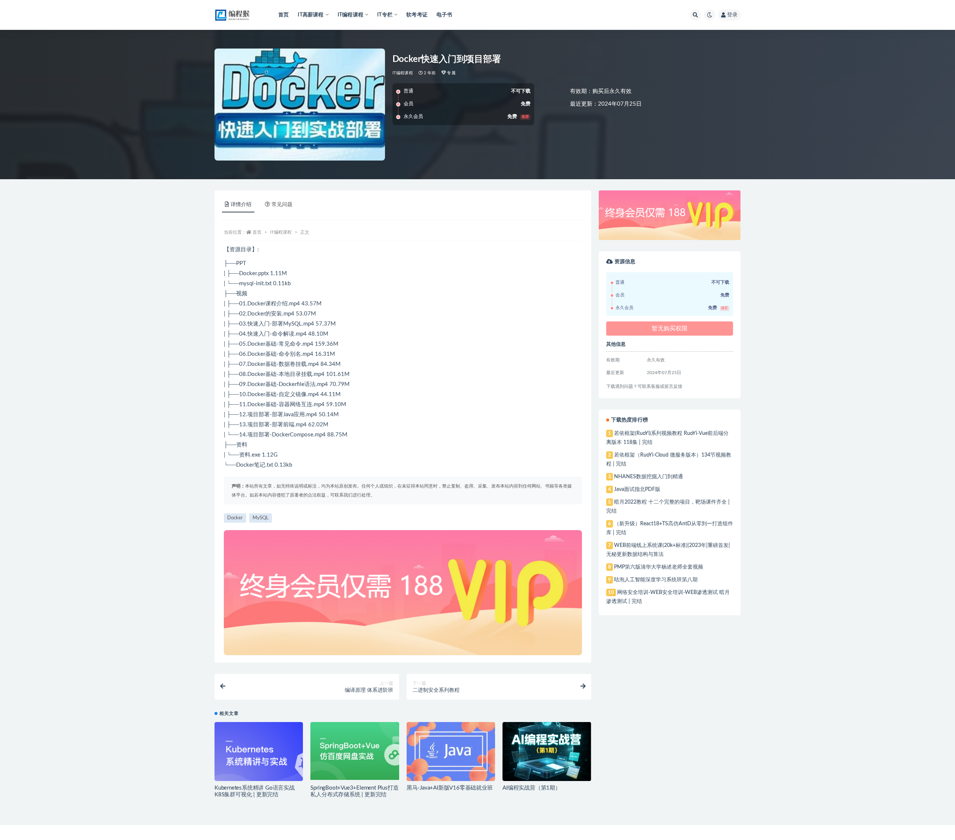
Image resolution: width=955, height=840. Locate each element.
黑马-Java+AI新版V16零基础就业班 (450, 788)
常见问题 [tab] (282, 204)
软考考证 (417, 15)
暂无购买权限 (670, 329)
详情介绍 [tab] (241, 204)
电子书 (444, 15)
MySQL (261, 518)
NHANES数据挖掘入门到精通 (648, 476)
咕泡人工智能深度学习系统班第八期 (656, 579)
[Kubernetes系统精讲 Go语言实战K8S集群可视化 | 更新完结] (259, 754)
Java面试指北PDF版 (637, 489)
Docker (235, 518)
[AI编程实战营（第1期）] (546, 751)
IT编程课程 (402, 73)
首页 (283, 15)
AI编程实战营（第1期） (531, 788)
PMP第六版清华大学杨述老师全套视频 (658, 567)
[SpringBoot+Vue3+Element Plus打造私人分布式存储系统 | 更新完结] (354, 751)
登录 (732, 15)
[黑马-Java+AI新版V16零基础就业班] (451, 751)
